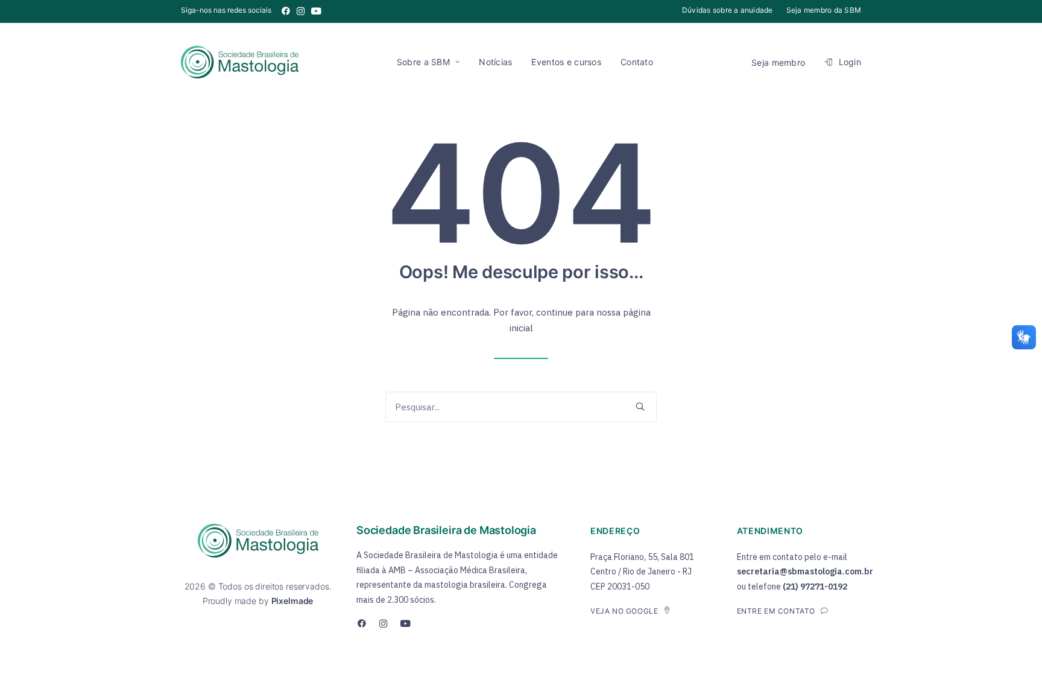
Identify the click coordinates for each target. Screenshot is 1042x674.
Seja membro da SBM (823, 9)
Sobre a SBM (423, 62)
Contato (636, 62)
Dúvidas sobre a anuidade (727, 9)
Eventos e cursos (566, 62)
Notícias (495, 62)
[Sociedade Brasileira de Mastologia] (239, 62)
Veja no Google (624, 610)
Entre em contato (776, 610)
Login (850, 62)
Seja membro (778, 62)
